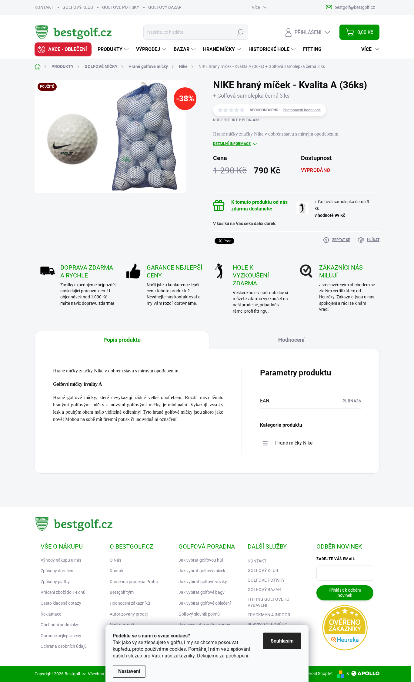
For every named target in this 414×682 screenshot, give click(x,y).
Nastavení (129, 671)
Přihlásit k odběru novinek (345, 593)
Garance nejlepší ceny (61, 635)
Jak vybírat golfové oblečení (205, 603)
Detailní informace (232, 144)
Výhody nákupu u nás (61, 560)
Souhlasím (282, 641)
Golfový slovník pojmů (199, 614)
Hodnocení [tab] (291, 340)
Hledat (240, 32)
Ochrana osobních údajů (64, 646)
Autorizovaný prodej (129, 614)
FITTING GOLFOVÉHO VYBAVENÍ (268, 602)
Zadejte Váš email (335, 559)
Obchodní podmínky (59, 624)
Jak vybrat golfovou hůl (201, 560)
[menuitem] (63, 49)
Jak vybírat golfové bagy (202, 592)
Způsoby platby (55, 581)
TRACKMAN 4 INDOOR (269, 614)
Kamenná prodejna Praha (134, 581)
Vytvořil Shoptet (318, 673)
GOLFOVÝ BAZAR (165, 7)
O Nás (115, 560)
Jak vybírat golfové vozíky (203, 581)
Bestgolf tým (122, 592)
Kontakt (117, 570)
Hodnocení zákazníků (130, 603)
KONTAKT (44, 7)
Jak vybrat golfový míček (202, 570)
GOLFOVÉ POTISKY (120, 7)
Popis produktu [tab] (122, 340)
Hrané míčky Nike (293, 443)
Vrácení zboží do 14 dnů (63, 592)
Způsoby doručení (57, 570)
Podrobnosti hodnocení (302, 110)
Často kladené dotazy (61, 603)
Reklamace (51, 614)
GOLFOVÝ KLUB (77, 7)
